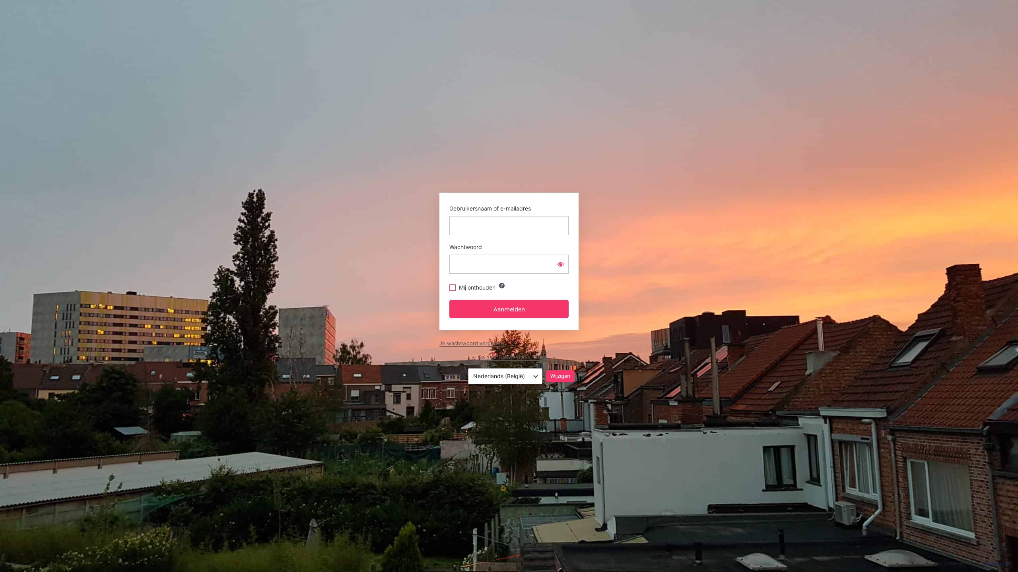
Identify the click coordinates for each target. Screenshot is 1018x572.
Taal (448, 376)
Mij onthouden (477, 287)
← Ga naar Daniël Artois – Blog (509, 357)
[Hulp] (502, 285)
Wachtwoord (465, 246)
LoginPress (996, 563)
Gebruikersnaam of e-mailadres (490, 208)
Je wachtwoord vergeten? (472, 343)
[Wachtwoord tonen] (561, 264)
